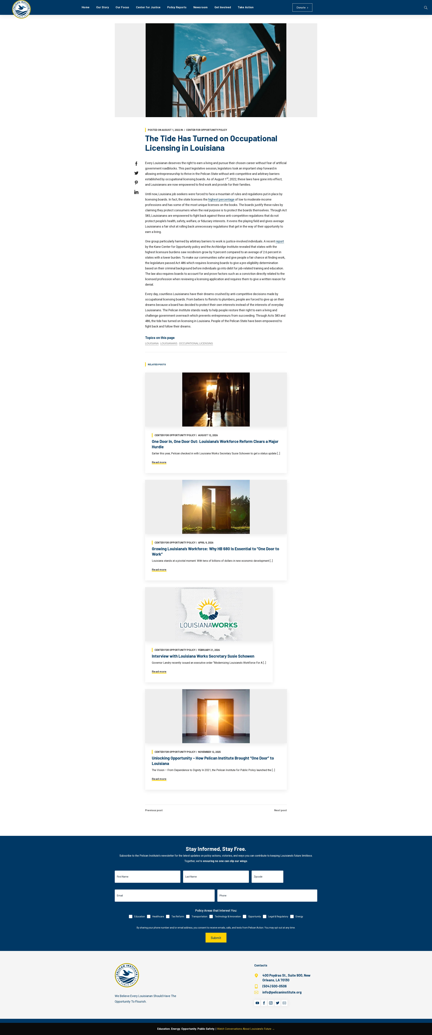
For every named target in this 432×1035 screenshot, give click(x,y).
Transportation (199, 916)
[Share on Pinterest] (136, 182)
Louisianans (168, 343)
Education (139, 916)
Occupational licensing (196, 343)
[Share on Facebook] (136, 163)
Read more (159, 462)
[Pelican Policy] (21, 9)
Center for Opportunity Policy (206, 130)
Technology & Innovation (228, 916)
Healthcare (158, 916)
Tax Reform (177, 916)
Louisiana (152, 343)
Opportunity (254, 916)
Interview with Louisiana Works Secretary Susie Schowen (203, 656)
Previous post (154, 810)
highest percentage (221, 199)
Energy (299, 916)
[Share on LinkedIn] (136, 192)
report (280, 241)
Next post (280, 810)
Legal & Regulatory (278, 916)
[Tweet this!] (136, 173)
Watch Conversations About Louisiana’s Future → (246, 1028)
